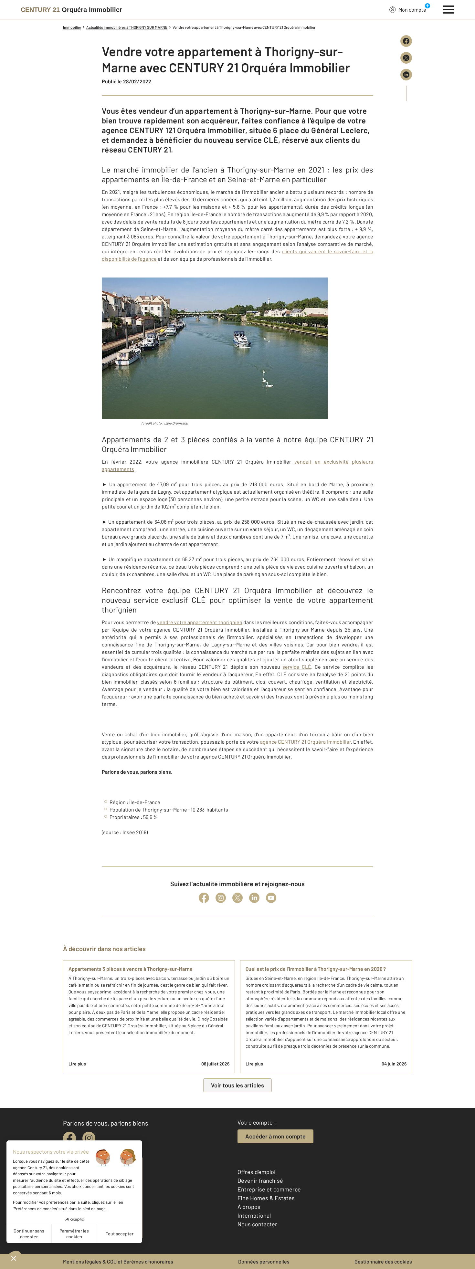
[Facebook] (204, 898)
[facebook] (69, 1138)
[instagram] (88, 1138)
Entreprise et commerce (269, 1189)
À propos (249, 1206)
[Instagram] (221, 898)
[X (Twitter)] (237, 898)
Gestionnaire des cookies (383, 1261)
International (254, 1215)
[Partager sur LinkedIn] (406, 74)
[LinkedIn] (254, 898)
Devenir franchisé (260, 1180)
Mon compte (412, 9)
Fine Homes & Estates (266, 1197)
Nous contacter (257, 1224)
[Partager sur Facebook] (406, 41)
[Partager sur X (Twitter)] (406, 58)
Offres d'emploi (257, 1171)
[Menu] (448, 9)
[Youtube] (271, 898)
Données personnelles (264, 1261)
